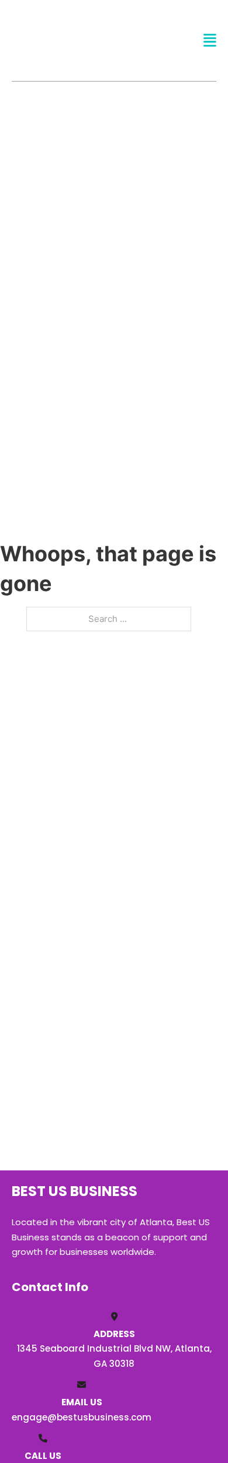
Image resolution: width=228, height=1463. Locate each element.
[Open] (209, 40)
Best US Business (56, 40)
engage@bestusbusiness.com (81, 1417)
